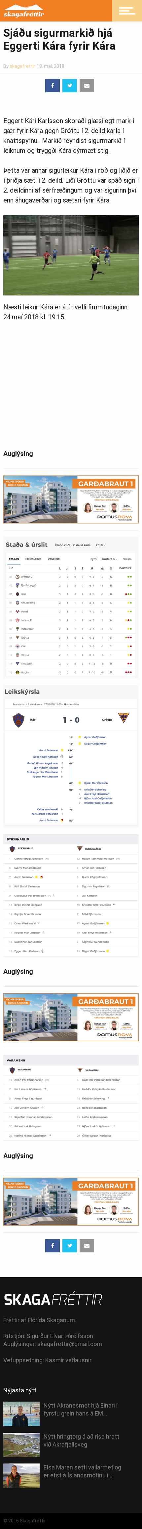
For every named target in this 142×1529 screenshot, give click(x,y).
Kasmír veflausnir (68, 1360)
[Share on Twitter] (69, 85)
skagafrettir (22, 66)
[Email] (87, 85)
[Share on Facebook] (52, 85)
